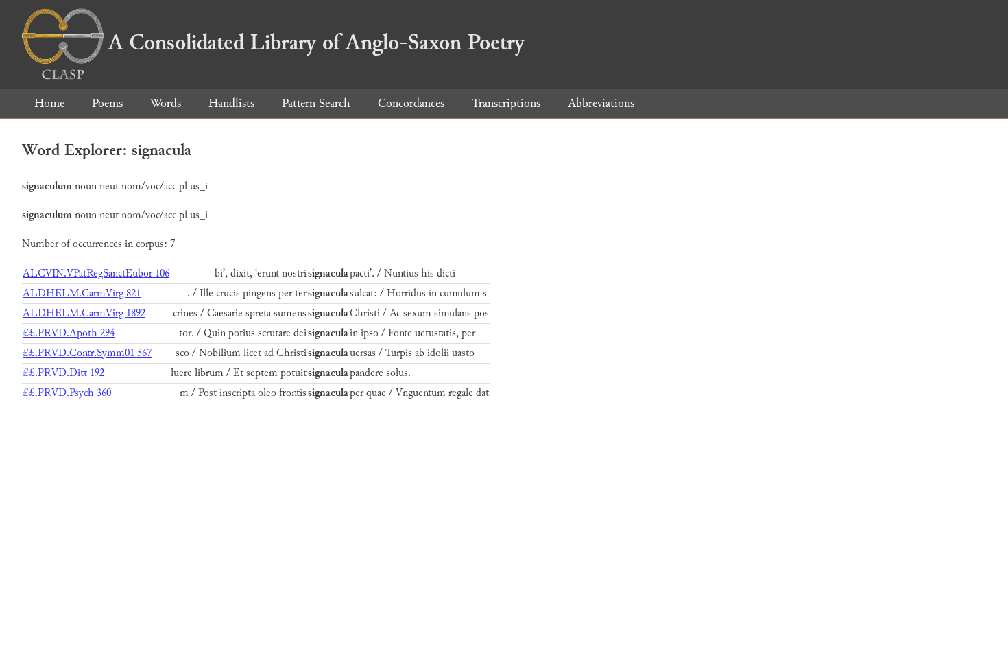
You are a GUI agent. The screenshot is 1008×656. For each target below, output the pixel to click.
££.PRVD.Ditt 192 (63, 373)
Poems (107, 103)
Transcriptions (506, 103)
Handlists (231, 103)
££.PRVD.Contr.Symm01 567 (87, 353)
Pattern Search (316, 103)
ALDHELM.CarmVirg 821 (82, 293)
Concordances (411, 103)
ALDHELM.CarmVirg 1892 (84, 313)
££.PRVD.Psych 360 (67, 393)
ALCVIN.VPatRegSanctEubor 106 (96, 273)
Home (49, 103)
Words (165, 103)
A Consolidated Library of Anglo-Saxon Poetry (316, 42)
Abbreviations (601, 103)
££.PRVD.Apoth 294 (69, 333)
